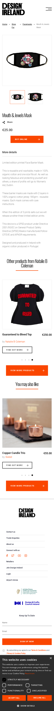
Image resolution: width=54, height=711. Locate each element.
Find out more (14, 350)
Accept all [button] (14, 698)
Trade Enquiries (13, 538)
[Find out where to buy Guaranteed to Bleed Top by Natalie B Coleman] (27, 304)
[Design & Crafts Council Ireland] (27, 603)
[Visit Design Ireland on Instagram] (25, 555)
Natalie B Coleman (15, 341)
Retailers (10, 561)
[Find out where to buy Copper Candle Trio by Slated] (27, 423)
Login (8, 574)
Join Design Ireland (14, 568)
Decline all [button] (39, 697)
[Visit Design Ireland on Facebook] (7, 555)
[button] (27, 706)
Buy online (21, 139)
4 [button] (32, 360)
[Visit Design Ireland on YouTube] (19, 555)
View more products (22, 370)
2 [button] (25, 360)
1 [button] (22, 360)
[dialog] (27, 683)
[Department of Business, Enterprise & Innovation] (27, 591)
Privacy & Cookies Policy (16, 653)
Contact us (10, 532)
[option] (27, 314)
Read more (30, 673)
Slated (8, 457)
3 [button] (29, 360)
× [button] (51, 658)
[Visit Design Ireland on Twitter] (12, 555)
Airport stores (12, 580)
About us (10, 544)
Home (4, 24)
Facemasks (27, 24)
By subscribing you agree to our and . (28, 651)
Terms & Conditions (38, 650)
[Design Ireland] (13, 9)
